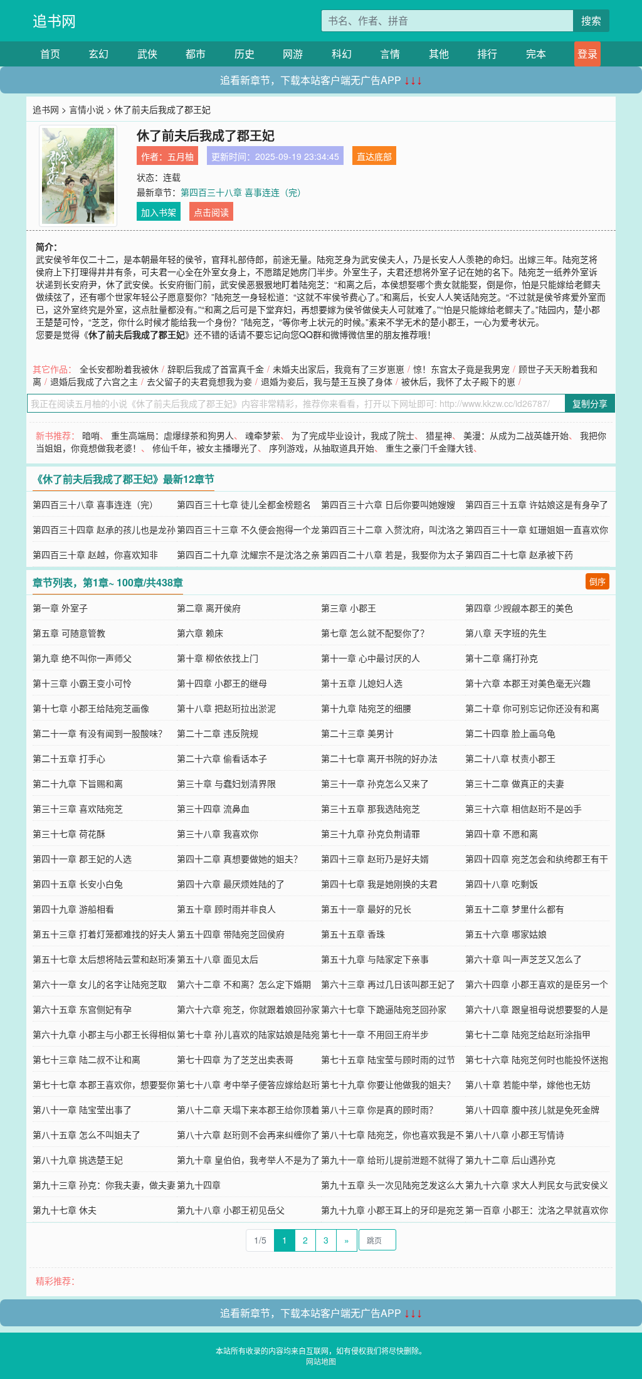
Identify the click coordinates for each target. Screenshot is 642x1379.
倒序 (597, 581)
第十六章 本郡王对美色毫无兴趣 (528, 683)
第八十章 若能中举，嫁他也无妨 (528, 1084)
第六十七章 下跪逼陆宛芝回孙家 (383, 1009)
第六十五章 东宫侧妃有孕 (82, 1009)
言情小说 (86, 109)
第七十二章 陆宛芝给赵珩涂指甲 (528, 1034)
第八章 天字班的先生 (506, 632)
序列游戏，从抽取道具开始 (321, 447)
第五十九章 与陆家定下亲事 (375, 959)
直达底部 (374, 156)
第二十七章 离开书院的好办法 (379, 758)
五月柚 (180, 156)
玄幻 (98, 53)
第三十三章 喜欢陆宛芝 (78, 808)
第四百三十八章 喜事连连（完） (243, 192)
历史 (244, 53)
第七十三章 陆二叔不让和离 (86, 1059)
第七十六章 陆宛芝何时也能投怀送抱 (536, 1059)
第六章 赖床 (200, 632)
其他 (439, 53)
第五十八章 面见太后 (217, 959)
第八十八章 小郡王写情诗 (514, 1134)
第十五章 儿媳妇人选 (362, 683)
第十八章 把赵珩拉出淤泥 (226, 708)
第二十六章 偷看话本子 (222, 758)
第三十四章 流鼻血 (213, 808)
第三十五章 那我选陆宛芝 (370, 808)
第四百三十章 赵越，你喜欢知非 (95, 554)
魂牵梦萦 (262, 435)
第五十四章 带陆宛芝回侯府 (231, 933)
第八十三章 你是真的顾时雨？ (379, 1109)
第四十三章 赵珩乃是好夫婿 (375, 858)
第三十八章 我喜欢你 (217, 833)
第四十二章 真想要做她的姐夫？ (239, 858)
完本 (536, 53)
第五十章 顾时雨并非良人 (226, 908)
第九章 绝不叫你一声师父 (82, 658)
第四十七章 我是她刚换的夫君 (379, 883)
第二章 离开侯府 (209, 607)
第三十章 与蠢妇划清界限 (226, 783)
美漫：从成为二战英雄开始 (516, 435)
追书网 (54, 20)
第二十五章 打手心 (69, 758)
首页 (50, 53)
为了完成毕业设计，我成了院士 (353, 435)
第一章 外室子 (60, 607)
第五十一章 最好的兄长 (366, 908)
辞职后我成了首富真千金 (215, 368)
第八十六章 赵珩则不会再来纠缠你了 (248, 1134)
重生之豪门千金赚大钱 (429, 447)
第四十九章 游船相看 (73, 908)
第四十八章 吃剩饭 (501, 883)
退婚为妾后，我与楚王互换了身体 (326, 381)
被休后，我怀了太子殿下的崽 (458, 381)
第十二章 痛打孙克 (501, 658)
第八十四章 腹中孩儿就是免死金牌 (532, 1109)
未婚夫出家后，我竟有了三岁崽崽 (338, 368)
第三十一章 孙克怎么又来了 (375, 783)
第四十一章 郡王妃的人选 (82, 858)
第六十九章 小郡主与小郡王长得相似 (104, 1034)
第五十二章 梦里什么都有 (514, 908)
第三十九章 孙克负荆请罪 (370, 833)
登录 (587, 53)
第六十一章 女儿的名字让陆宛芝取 (100, 984)
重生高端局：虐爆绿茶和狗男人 (172, 435)
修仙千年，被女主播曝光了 (205, 447)
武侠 (147, 53)
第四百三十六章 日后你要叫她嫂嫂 (388, 504)
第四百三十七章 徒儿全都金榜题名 (244, 504)
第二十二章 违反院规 (217, 733)
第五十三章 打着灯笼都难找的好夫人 (104, 933)
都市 (196, 53)
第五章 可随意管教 (69, 632)
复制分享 (590, 403)
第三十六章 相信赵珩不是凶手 (523, 808)
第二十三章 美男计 (357, 733)
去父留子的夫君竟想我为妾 (199, 381)
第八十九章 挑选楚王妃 (78, 1159)
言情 (390, 53)
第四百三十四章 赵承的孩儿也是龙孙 (104, 529)
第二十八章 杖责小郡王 (510, 758)
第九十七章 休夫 (65, 1209)
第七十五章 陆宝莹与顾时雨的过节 (388, 1059)
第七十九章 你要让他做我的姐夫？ (388, 1084)
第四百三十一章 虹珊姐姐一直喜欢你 (536, 529)
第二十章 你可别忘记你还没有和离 (532, 708)
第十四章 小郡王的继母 (222, 683)
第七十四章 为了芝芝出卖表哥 (235, 1059)
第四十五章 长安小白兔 (78, 883)
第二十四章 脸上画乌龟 (510, 733)
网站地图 (321, 1361)
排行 (487, 53)
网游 (293, 53)
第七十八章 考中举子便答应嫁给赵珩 (248, 1084)
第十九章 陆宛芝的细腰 (366, 708)
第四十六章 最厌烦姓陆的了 (231, 883)
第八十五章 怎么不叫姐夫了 (86, 1134)
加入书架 (158, 212)
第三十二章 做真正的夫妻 (514, 783)
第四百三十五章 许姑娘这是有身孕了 (536, 504)
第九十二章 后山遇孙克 (510, 1159)
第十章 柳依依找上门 (217, 658)
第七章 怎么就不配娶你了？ (375, 632)
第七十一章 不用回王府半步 (375, 1034)
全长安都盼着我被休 (119, 368)
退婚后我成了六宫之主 (94, 381)
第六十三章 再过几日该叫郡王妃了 (388, 984)
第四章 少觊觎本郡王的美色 (519, 607)
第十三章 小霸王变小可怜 (82, 683)
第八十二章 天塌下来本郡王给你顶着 (248, 1109)
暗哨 (91, 435)
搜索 (591, 20)
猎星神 (439, 435)
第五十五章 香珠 (353, 933)
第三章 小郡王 (348, 607)
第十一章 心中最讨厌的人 (370, 658)
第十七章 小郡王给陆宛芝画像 (91, 708)
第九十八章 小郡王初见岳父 (231, 1209)
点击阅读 (211, 212)
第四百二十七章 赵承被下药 (519, 554)
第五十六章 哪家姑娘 (506, 933)
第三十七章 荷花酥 (69, 833)
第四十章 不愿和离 (501, 833)
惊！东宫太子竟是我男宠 (461, 368)
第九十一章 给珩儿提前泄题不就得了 (392, 1159)
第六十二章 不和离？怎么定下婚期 (244, 984)
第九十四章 (199, 1184)
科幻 (342, 53)
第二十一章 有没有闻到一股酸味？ (100, 733)
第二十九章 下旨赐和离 (78, 783)
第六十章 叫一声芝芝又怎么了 (523, 959)
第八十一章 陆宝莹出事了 (82, 1109)
